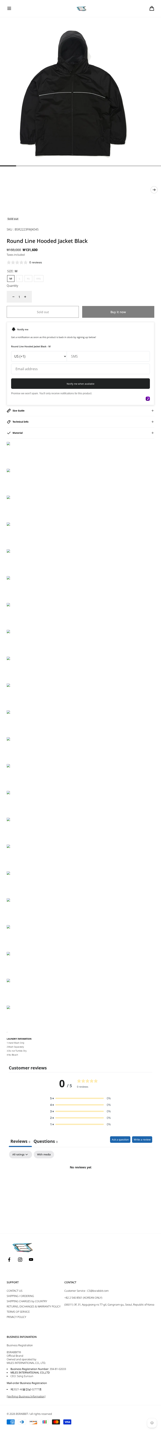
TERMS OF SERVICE (18, 1312)
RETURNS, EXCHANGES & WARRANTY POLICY (34, 1306)
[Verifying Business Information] (26, 1396)
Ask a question (120, 1139)
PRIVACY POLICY (16, 1317)
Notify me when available (80, 383)
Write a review (142, 1139)
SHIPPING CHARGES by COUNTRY (27, 1301)
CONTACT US (14, 1291)
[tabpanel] (80, 1181)
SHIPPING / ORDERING (20, 1296)
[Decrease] (11, 297)
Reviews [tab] (20, 1141)
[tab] (45, 1141)
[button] (9, 8)
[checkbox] (44, 1154)
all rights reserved (41, 1414)
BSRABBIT (22, 1414)
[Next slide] (154, 189)
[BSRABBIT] (80, 8)
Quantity (12, 286)
